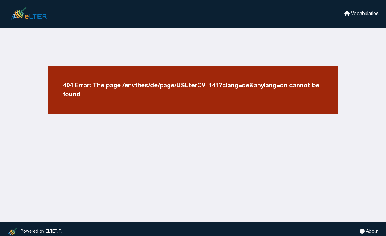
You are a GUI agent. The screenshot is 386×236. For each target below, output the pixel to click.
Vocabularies (364, 14)
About (372, 232)
